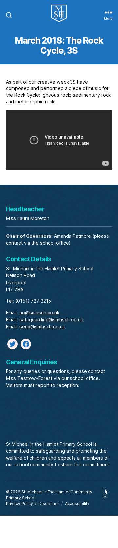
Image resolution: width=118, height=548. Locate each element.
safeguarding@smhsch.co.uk (51, 319)
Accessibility (77, 503)
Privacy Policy (19, 503)
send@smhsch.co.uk (42, 326)
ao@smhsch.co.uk (39, 312)
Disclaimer (49, 503)
